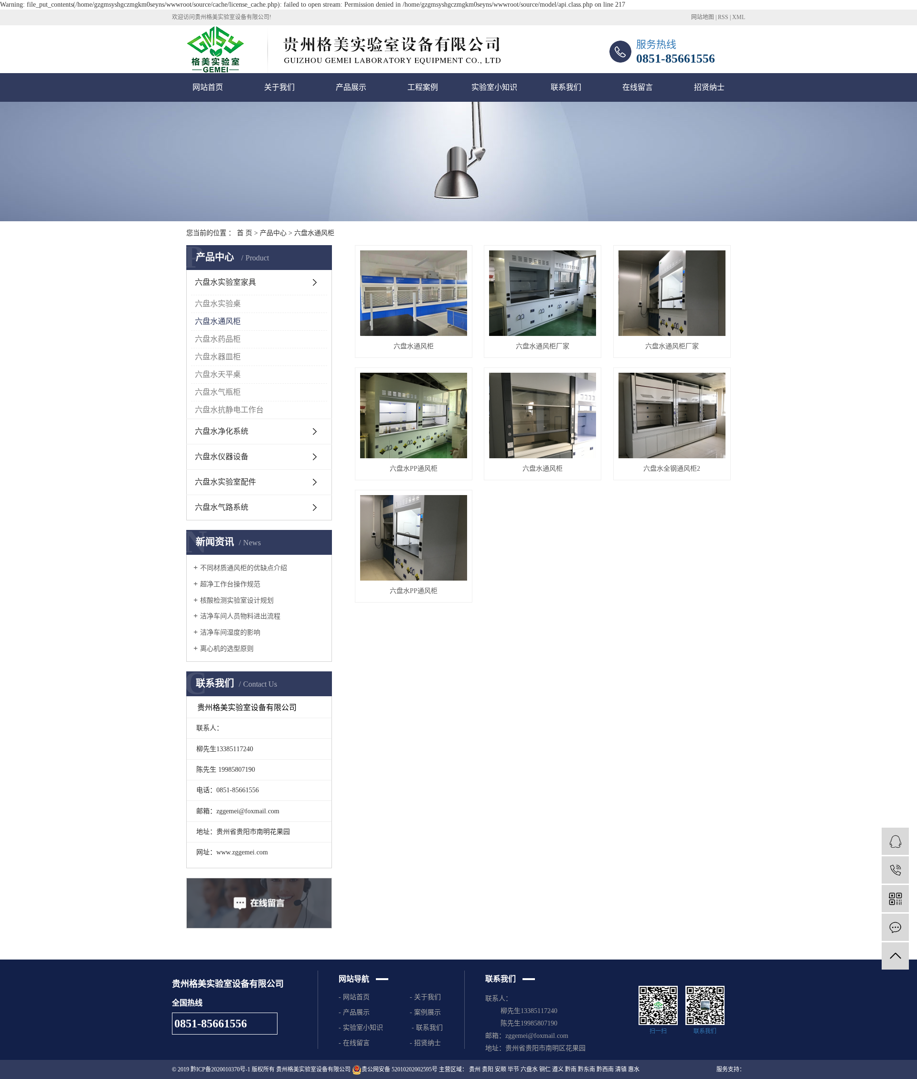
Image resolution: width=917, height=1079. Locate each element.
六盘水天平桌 (218, 374)
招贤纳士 (709, 87)
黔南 (570, 1069)
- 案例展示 (425, 1012)
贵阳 (487, 1069)
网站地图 (702, 17)
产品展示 (351, 87)
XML (738, 17)
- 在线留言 (354, 1043)
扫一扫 (658, 1031)
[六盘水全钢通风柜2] (671, 415)
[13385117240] (895, 870)
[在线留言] (895, 927)
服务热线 (656, 44)
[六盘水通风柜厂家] (542, 293)
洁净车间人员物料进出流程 (240, 616)
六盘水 (529, 1069)
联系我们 (566, 87)
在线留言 (637, 87)
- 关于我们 (425, 997)
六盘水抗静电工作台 (229, 410)
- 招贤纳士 (427, 1043)
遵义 (558, 1069)
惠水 (634, 1069)
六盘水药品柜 (218, 339)
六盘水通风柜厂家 (542, 346)
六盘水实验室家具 (225, 282)
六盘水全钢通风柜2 (671, 468)
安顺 (500, 1069)
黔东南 (586, 1069)
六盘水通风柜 (314, 233)
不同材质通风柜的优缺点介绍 (243, 568)
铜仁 (545, 1069)
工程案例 (422, 87)
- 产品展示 (354, 1012)
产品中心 (273, 233)
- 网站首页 (356, 997)
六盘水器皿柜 (218, 357)
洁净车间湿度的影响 (230, 632)
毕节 (513, 1069)
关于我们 (279, 87)
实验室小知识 (494, 87)
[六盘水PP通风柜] (413, 415)
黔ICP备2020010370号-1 (220, 1069)
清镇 (621, 1069)
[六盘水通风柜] (413, 293)
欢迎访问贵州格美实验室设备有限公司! (221, 17)
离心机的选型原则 (227, 648)
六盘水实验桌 (218, 304)
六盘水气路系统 (221, 507)
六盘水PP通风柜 (413, 468)
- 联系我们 (427, 1027)
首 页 (244, 233)
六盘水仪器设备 (221, 457)
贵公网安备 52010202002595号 (399, 1069)
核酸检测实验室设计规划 (237, 600)
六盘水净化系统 (221, 431)
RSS (723, 17)
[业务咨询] (895, 841)
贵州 (474, 1069)
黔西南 (605, 1069)
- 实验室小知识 (361, 1027)
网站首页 (207, 87)
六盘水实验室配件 (225, 482)
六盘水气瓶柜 (218, 392)
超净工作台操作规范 (230, 584)
